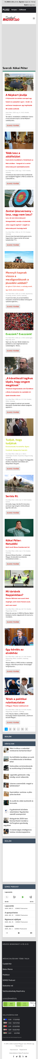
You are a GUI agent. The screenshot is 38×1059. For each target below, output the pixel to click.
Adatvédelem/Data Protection (19, 1053)
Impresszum (14, 1049)
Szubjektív (19, 658)
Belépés (14, 9)
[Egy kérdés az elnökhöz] (19, 637)
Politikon (6, 975)
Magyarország (29, 455)
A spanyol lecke (11, 913)
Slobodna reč (8, 986)
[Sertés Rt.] (19, 483)
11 (22, 729)
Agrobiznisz (29, 293)
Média (7, 401)
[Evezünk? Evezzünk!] (19, 321)
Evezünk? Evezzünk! (19, 333)
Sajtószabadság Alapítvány (14, 991)
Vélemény (8, 660)
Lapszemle (9, 906)
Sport (13, 339)
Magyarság (9, 610)
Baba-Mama (8, 969)
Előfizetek (22, 9)
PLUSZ (6, 9)
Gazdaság (8, 295)
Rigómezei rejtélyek (13, 919)
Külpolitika (21, 455)
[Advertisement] (19, 44)
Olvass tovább (13, 125)
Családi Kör (7, 964)
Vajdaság (8, 114)
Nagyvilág (8, 339)
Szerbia (19, 295)
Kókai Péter (9, 112)
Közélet (27, 112)
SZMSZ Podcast (9, 980)
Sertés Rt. (12, 496)
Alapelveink (23, 1049)
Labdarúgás (29, 337)
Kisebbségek (9, 455)
